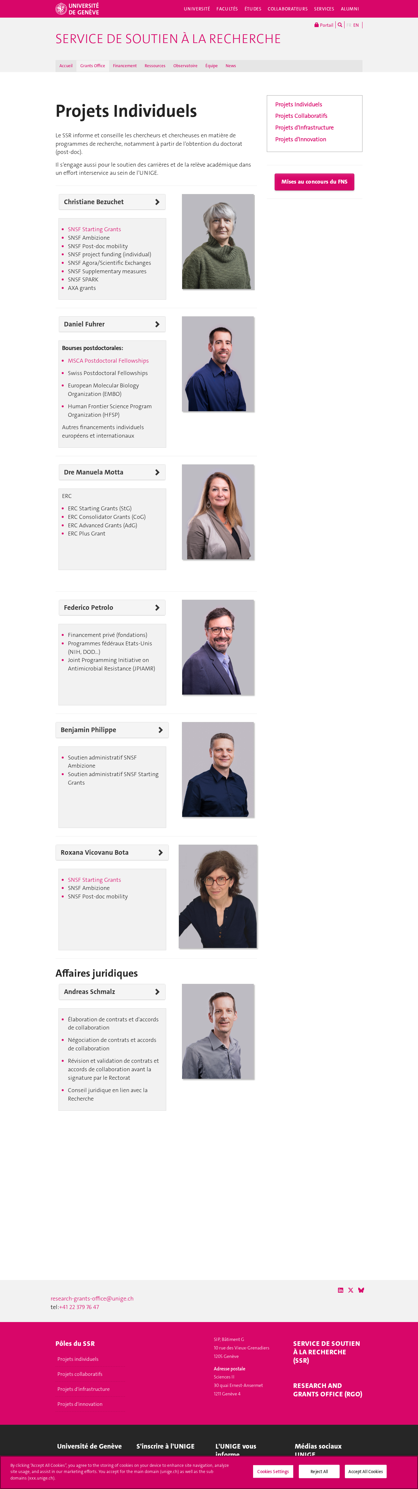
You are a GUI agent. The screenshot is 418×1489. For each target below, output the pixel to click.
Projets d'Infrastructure (304, 127)
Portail (326, 25)
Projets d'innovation (80, 1404)
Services (324, 9)
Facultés (227, 9)
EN (356, 25)
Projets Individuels (298, 104)
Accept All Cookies (365, 1471)
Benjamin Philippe (88, 730)
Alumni (350, 9)
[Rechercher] (340, 24)
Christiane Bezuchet (94, 202)
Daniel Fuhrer (84, 324)
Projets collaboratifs (80, 1374)
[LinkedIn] (340, 1290)
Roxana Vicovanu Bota (95, 852)
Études (253, 9)
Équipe (211, 65)
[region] (209, 1472)
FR (348, 25)
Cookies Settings (273, 1471)
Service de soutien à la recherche (168, 38)
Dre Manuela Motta (93, 472)
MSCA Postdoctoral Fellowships (108, 361)
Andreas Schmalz (89, 991)
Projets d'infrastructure (83, 1389)
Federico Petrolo (88, 607)
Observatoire (185, 65)
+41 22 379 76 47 (79, 1307)
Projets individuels (78, 1359)
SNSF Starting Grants (94, 229)
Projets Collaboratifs (301, 116)
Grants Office (92, 65)
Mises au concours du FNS (314, 182)
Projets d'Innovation (300, 139)
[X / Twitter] (351, 1290)
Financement (125, 65)
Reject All (319, 1471)
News (231, 65)
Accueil (65, 65)
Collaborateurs (288, 9)
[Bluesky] (361, 1290)
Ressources (155, 65)
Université (197, 9)
